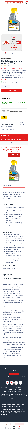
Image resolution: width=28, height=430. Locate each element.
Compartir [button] (17, 93)
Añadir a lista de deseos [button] (8, 93)
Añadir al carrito (20, 423)
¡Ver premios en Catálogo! (14, 47)
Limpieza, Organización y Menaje (11, 149)
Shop (5, 52)
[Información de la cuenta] (23, 427)
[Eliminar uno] (2, 87)
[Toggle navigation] (1, 3)
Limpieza (18, 151)
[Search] (9, 427)
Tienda (5, 147)
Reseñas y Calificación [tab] (9, 143)
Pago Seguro (4, 396)
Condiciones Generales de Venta (17, 394)
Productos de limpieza (8, 151)
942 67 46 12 (10, 389)
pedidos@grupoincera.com (14, 391)
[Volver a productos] (24, 56)
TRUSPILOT (14, 374)
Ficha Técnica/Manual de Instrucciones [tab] (13, 139)
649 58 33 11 (20, 389)
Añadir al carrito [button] (12, 90)
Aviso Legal (5, 394)
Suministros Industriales (15, 147)
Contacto (11, 396)
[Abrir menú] (14, 428)
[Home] (5, 427)
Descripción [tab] (5, 135)
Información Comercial (21, 396)
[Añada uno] (8, 87)
